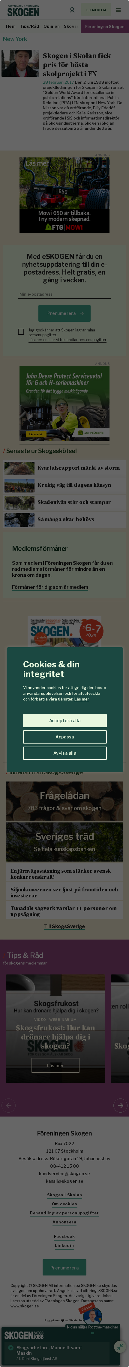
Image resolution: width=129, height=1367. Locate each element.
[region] (64, 683)
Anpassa (65, 736)
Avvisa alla (64, 753)
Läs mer (81, 699)
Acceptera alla (65, 720)
